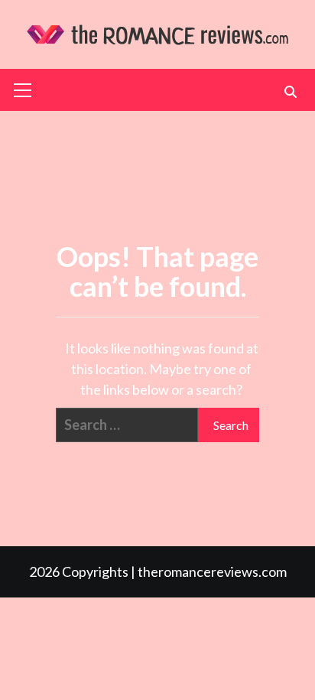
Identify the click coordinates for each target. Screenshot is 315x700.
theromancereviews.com (212, 571)
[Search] (290, 91)
